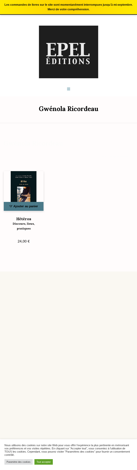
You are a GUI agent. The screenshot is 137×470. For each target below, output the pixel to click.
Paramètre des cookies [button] (19, 462)
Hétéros (24, 223)
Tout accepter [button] (44, 462)
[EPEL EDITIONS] (68, 52)
